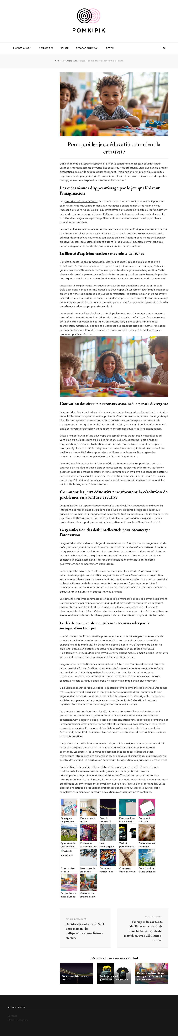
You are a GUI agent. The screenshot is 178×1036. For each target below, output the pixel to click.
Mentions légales (18, 1020)
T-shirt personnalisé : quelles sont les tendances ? (113, 978)
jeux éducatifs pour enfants (80, 201)
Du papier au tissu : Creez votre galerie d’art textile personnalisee (150, 976)
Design (110, 48)
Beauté (64, 48)
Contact (12, 1015)
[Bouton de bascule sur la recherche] (164, 48)
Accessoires (46, 48)
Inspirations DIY (22, 48)
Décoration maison (87, 48)
